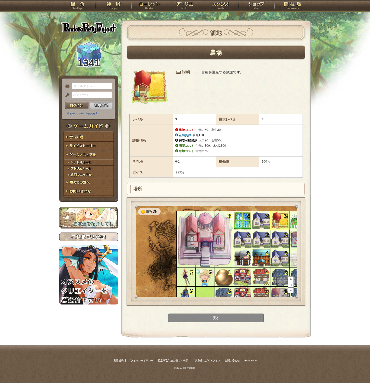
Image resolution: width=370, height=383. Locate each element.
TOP (77, 6)
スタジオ (221, 6)
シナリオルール (88, 162)
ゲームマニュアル (88, 154)
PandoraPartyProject (88, 27)
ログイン (77, 105)
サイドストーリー (88, 146)
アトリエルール (88, 169)
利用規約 (119, 360)
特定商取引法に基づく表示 (173, 360)
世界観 (88, 137)
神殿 (113, 6)
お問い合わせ (88, 191)
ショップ (256, 6)
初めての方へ (88, 182)
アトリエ (185, 6)
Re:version (250, 360)
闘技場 (292, 6)
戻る (215, 318)
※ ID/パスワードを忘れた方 (82, 113)
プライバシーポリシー (140, 360)
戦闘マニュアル (88, 175)
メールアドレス (66, 86)
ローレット (149, 6)
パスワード (66, 95)
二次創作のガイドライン (206, 360)
